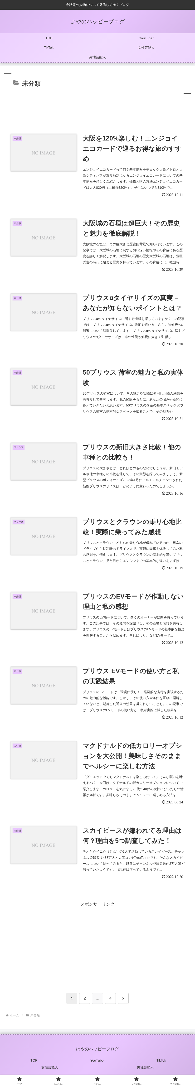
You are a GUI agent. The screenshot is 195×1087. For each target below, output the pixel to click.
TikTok (161, 1060)
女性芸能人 (49, 1067)
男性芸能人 (145, 1067)
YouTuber (97, 1060)
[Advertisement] (97, 108)
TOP (33, 1060)
